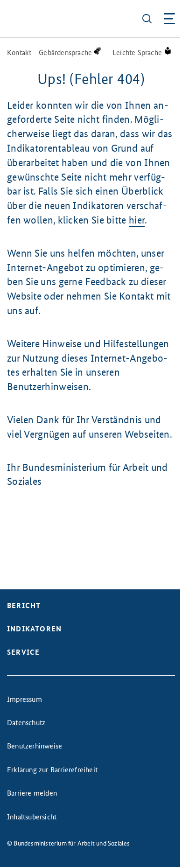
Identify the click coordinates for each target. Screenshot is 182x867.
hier (137, 220)
